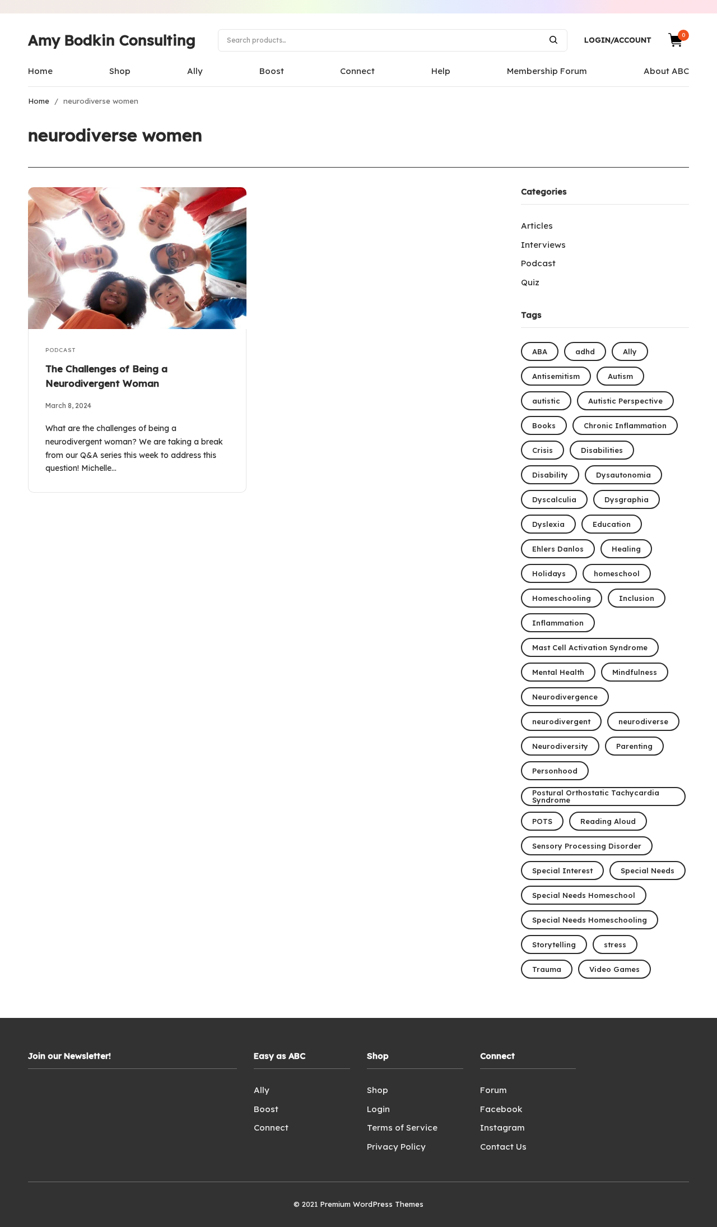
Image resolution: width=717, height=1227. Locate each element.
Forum (493, 1090)
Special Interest (562, 870)
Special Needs (647, 870)
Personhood (555, 770)
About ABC (666, 71)
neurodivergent (561, 721)
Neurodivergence (565, 696)
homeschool (617, 573)
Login (378, 1109)
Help (440, 71)
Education (612, 524)
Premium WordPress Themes (371, 1204)
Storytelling (554, 944)
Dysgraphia (626, 499)
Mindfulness (634, 672)
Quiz (530, 282)
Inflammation (558, 622)
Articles (537, 225)
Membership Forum (547, 71)
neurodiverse (643, 721)
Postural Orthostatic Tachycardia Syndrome (595, 796)
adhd (585, 351)
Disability (550, 474)
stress (615, 944)
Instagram (502, 1127)
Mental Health (558, 672)
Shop (120, 71)
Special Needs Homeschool (583, 895)
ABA (539, 351)
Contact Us (503, 1146)
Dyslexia (548, 524)
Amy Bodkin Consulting (111, 40)
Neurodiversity (560, 746)
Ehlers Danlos (558, 548)
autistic (546, 400)
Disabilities (602, 450)
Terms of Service (402, 1127)
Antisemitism (556, 376)
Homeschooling (561, 598)
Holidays (549, 573)
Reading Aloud (608, 821)
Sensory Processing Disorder (586, 845)
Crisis (542, 450)
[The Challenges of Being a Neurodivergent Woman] (137, 258)
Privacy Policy (396, 1146)
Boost (271, 71)
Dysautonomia (623, 474)
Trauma (546, 969)
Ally (195, 71)
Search (553, 39)
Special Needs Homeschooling (589, 919)
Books (544, 425)
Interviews (543, 244)
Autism (620, 376)
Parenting (634, 746)
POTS (542, 821)
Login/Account (617, 39)
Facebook (501, 1109)
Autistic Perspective (625, 400)
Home (40, 71)
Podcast (60, 350)
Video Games (614, 969)
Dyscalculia (554, 499)
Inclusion (636, 598)
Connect (357, 71)
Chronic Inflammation (625, 425)
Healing (626, 548)
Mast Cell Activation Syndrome (590, 647)
